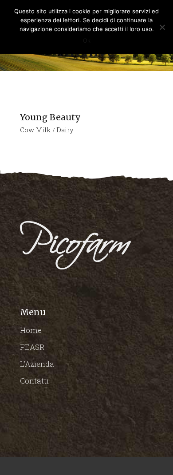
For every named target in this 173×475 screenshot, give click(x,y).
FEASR (32, 347)
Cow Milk (35, 129)
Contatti (34, 381)
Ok (86, 40)
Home (31, 330)
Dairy (65, 129)
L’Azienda (37, 364)
